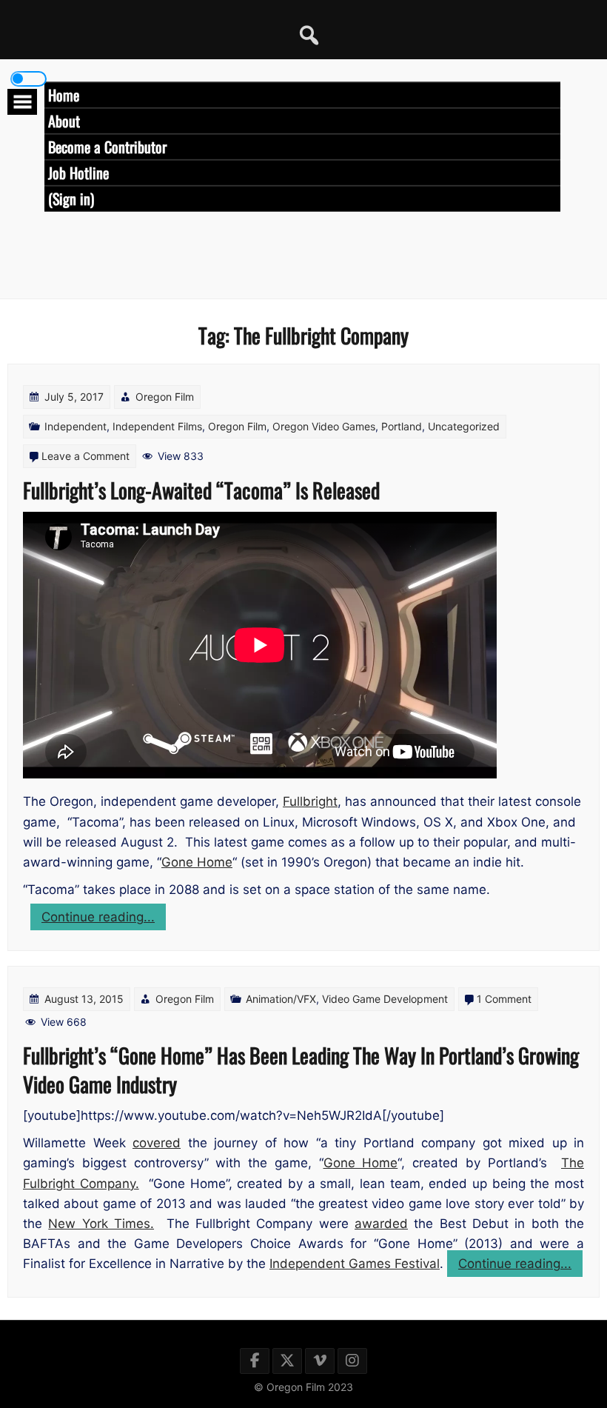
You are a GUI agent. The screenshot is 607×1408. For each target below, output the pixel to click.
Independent (75, 426)
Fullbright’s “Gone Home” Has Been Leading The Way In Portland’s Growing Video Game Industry (301, 1069)
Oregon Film (164, 396)
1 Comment (504, 998)
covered (157, 1142)
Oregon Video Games (323, 426)
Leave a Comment (85, 456)
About (64, 121)
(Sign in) (71, 198)
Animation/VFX (281, 998)
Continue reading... (103, 919)
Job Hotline (78, 172)
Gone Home (196, 862)
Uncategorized (464, 426)
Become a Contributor (107, 147)
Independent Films (157, 426)
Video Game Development (385, 998)
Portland (401, 426)
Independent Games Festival (354, 1263)
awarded (381, 1223)
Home (63, 95)
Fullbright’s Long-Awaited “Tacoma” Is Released (201, 490)
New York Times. (101, 1223)
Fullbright (310, 801)
